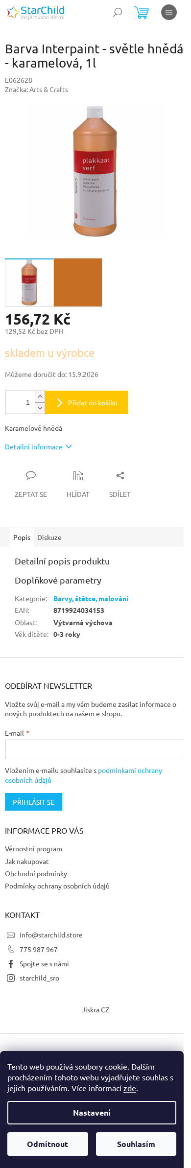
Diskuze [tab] (49, 537)
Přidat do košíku (93, 402)
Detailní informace (34, 446)
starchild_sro (39, 977)
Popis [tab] (21, 537)
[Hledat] (117, 12)
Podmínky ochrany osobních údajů (57, 885)
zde (129, 1088)
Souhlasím (136, 1144)
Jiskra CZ (95, 1009)
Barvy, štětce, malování (90, 598)
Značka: (36, 89)
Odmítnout (47, 1144)
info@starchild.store (51, 934)
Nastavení (92, 1112)
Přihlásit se (33, 801)
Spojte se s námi (44, 963)
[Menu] (169, 12)
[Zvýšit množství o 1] (40, 396)
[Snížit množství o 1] (40, 408)
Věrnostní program (33, 848)
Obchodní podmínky (36, 873)
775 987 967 (39, 949)
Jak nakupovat (27, 861)
